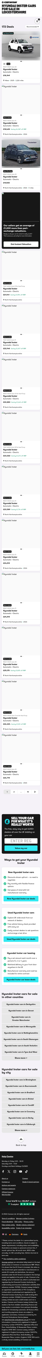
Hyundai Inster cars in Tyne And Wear (21, 1052)
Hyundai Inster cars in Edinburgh (21, 1124)
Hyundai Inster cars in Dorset (21, 1011)
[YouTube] (20, 1172)
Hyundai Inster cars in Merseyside (21, 1027)
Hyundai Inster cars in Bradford (21, 1093)
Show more (20, 1058)
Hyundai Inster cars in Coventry (21, 1112)
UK (6, 1234)
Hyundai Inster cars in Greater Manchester (21, 1018)
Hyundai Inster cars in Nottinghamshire (21, 1033)
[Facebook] (3, 1172)
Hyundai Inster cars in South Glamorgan (21, 1039)
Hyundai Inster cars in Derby (21, 1118)
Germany (15, 1234)
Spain (25, 1234)
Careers (25, 1178)
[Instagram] (15, 1172)
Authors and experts (9, 1185)
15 (28, 792)
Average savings (7, 1262)
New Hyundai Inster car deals (21, 899)
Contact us (6, 1182)
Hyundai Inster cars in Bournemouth (21, 1086)
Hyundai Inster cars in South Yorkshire (21, 1046)
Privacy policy (28, 1222)
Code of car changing (23, 1228)
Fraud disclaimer (7, 1222)
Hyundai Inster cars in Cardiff (21, 1105)
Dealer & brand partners (30, 1182)
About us (5, 1178)
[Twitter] (9, 1172)
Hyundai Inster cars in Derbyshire (21, 1004)
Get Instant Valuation (21, 244)
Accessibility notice (8, 1228)
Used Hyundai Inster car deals (21, 939)
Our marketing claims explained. (15, 1259)
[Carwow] (9, 2)
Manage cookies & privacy (25, 1218)
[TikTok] (26, 1172)
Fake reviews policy (8, 1225)
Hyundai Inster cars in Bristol (21, 1099)
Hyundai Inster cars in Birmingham (21, 1080)
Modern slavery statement (25, 1225)
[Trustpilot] (21, 1204)
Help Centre (7, 1156)
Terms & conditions (8, 1218)
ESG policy (18, 1222)
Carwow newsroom (8, 1189)
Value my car (21, 848)
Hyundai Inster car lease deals (21, 979)
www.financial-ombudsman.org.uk (16, 1320)
